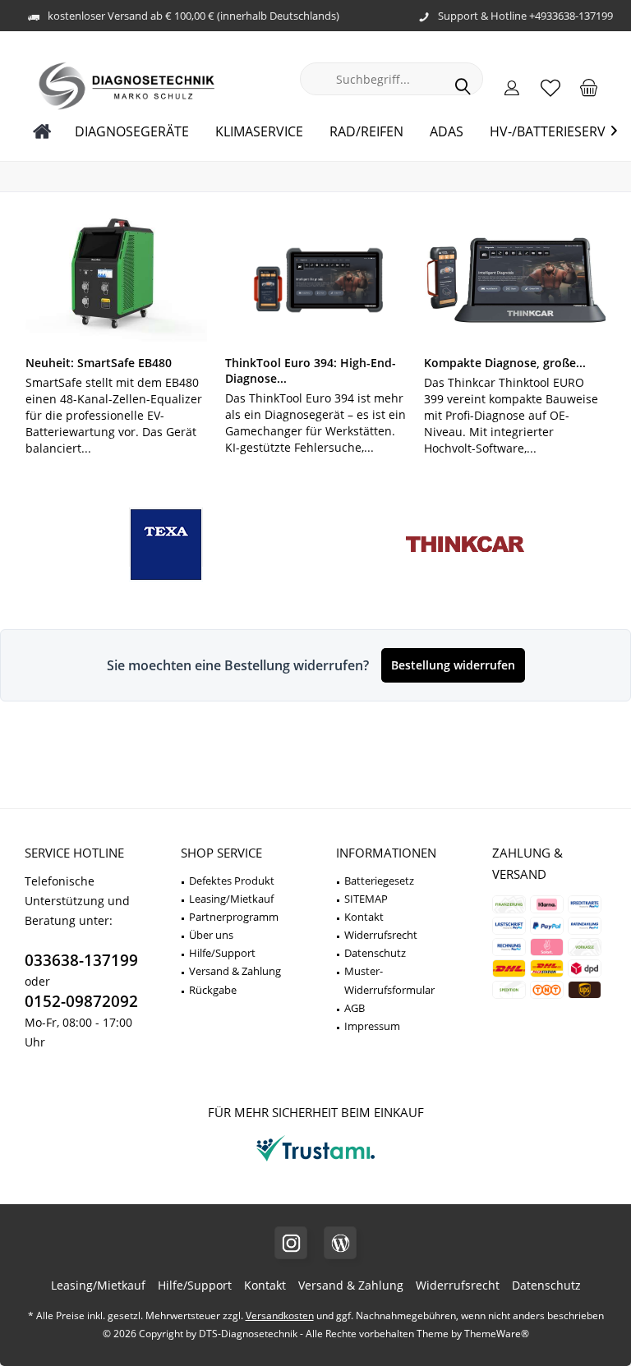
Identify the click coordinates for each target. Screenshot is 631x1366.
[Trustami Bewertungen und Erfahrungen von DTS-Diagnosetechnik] (315, 1161)
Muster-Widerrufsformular (389, 980)
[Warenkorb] (589, 87)
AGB (354, 1007)
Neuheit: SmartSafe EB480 (98, 362)
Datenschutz (375, 952)
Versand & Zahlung (235, 971)
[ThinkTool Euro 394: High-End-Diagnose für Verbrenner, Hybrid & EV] (316, 280)
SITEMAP (366, 898)
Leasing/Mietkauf (231, 898)
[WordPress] (340, 1242)
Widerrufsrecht (380, 934)
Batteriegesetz (379, 880)
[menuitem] (589, 87)
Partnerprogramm (234, 916)
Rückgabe (213, 989)
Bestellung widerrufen (453, 665)
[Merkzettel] (550, 87)
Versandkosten (280, 1315)
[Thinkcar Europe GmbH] (465, 545)
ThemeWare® (496, 1334)
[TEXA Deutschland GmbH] (166, 545)
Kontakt (364, 916)
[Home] (42, 132)
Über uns (211, 934)
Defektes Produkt (231, 880)
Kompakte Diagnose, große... (505, 362)
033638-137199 (81, 960)
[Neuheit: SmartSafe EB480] (116, 280)
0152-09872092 (81, 1001)
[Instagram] (290, 1242)
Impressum (372, 1026)
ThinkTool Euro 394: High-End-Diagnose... (310, 370)
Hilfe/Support (222, 952)
